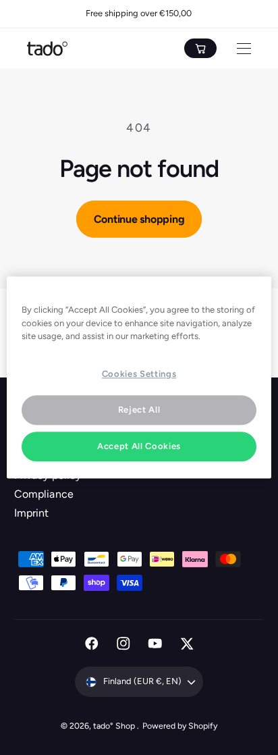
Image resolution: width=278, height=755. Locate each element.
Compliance (43, 494)
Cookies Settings (139, 374)
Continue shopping (139, 219)
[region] (139, 377)
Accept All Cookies (139, 446)
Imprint (31, 512)
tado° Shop (115, 726)
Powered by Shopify (179, 726)
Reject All (139, 410)
